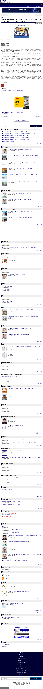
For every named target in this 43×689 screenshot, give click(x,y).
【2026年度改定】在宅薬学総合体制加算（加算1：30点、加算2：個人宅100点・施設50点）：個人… (21, 457)
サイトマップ (21, 654)
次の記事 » (38, 14)
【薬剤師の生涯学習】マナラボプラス (9, 141)
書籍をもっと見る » (38, 610)
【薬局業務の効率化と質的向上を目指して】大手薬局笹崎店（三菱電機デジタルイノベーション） (20, 133)
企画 (4, 17)
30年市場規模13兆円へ (6, 289)
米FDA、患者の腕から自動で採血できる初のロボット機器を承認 (20, 211)
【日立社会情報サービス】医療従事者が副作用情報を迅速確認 (19, 149)
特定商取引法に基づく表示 (21, 672)
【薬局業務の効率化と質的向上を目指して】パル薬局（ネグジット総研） (16, 135)
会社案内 (21, 652)
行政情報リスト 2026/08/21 (7, 492)
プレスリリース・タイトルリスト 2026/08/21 (11, 469)
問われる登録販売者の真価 (7, 286)
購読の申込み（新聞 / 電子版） (21, 120)
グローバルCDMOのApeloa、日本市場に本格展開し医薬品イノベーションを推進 (23, 181)
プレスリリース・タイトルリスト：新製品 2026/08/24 (12, 477)
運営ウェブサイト (21, 660)
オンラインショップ (5, 517)
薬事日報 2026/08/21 (6, 410)
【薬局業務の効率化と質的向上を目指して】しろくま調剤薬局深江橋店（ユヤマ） (17, 137)
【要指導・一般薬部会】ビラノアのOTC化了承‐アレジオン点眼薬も (14, 560)
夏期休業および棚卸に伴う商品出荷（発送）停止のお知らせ (19, 591)
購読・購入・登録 (39, 6)
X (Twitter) (7, 575)
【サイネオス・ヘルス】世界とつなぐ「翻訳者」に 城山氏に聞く (20, 168)
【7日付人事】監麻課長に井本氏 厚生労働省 (16, 274)
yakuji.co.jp (14, 682)
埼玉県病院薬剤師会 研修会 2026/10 (9, 376)
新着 (28, 6)
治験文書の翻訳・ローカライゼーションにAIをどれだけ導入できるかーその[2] (22, 174)
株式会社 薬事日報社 (21, 683)
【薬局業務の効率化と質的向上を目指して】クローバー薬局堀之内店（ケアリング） (18, 139)
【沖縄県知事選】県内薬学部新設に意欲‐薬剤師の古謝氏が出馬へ (20, 193)
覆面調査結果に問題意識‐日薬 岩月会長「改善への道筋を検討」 (20, 199)
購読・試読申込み (21, 658)
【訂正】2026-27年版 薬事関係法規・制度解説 (11, 617)
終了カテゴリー (21, 674)
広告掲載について (21, 662)
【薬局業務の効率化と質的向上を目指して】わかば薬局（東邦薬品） (15, 131)
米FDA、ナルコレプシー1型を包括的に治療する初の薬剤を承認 (20, 217)
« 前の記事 (5, 14)
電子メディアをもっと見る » (37, 612)
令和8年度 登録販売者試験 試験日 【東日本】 (11, 501)
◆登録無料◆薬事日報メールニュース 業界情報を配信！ (13, 112)
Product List (21, 656)
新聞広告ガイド (5, 646)
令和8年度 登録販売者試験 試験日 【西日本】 (11, 504)
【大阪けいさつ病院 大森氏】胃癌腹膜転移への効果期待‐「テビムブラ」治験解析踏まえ (24, 554)
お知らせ (21, 664)
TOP (2, 17)
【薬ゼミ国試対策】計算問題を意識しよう (16, 425)
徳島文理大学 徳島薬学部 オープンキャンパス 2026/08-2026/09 (20, 388)
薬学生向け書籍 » (39, 433)
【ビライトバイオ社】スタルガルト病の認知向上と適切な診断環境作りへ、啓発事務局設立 (19, 247)
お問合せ (21, 666)
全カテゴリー (32, 6)
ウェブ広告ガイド (5, 644)
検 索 (36, 126)
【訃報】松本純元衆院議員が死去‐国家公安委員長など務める (19, 328)
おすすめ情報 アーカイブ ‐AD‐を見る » (35, 187)
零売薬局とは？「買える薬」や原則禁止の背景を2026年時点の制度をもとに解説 (23, 450)
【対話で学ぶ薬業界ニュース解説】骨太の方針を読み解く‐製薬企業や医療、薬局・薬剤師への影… (20, 442)
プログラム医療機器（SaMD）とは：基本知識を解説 (13, 90)
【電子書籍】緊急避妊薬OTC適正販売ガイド (14, 603)
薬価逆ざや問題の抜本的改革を (8, 301)
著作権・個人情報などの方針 (21, 668)
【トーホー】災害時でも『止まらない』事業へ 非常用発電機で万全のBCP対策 (23, 155)
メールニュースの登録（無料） (21, 122)
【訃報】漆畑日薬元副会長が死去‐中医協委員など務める (18, 334)
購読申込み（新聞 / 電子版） (7, 514)
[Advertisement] (21, 233)
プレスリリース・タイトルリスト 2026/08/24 (11, 532)
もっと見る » (39, 143)
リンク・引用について (21, 670)
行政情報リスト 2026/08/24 (7, 489)
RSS (6, 578)
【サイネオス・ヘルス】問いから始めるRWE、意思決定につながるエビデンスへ (23, 162)
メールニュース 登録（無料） (7, 521)
